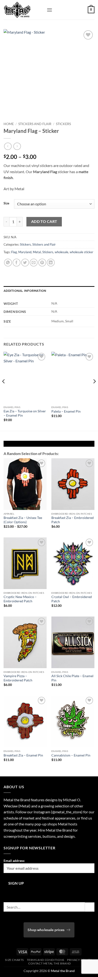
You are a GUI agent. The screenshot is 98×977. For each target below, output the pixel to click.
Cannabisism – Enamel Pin (70, 755)
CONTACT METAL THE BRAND (49, 963)
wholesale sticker (81, 252)
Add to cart (44, 221)
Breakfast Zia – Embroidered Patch (72, 520)
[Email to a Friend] (34, 262)
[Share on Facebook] (16, 262)
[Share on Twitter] (25, 262)
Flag (14, 252)
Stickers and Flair (34, 124)
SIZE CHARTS (14, 960)
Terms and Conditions (45, 960)
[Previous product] (17, 146)
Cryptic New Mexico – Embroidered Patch (20, 599)
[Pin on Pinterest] (42, 262)
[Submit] (89, 907)
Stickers (63, 124)
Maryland (24, 252)
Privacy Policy (79, 960)
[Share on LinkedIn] (51, 262)
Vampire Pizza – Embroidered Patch (18, 678)
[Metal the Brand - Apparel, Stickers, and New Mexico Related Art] (23, 10)
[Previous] (4, 390)
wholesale (61, 252)
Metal (37, 252)
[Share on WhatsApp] (8, 262)
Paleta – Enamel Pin (66, 411)
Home (9, 124)
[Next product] (7, 146)
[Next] (94, 390)
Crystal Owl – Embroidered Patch (71, 599)
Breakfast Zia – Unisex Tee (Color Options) (23, 520)
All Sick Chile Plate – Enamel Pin (72, 678)
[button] (49, 10)
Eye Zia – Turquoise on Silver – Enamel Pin (25, 413)
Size (6, 203)
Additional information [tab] (25, 291)
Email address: (14, 861)
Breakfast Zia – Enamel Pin (23, 755)
